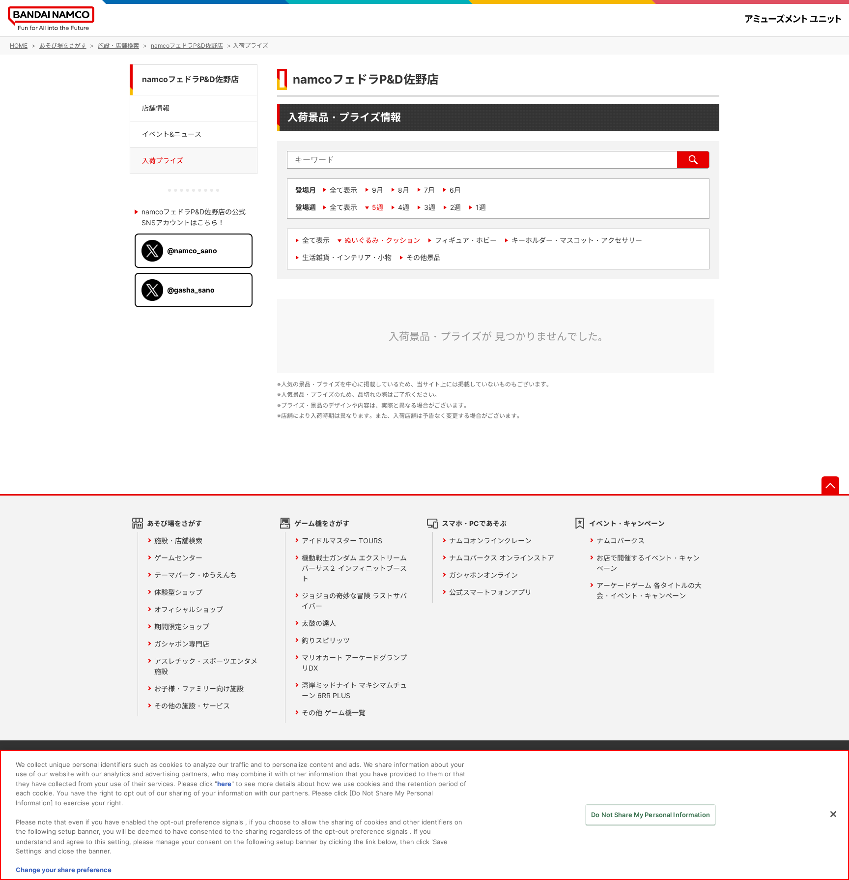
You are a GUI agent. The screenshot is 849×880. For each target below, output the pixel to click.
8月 (403, 190)
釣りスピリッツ (326, 640)
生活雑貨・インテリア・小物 (347, 257)
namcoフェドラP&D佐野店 (190, 79)
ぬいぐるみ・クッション (382, 240)
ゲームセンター (178, 558)
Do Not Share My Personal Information (650, 815)
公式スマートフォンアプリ (490, 592)
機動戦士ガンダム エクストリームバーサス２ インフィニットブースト (354, 568)
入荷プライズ (162, 160)
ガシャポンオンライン (483, 575)
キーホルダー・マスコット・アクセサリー (576, 240)
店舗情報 (156, 107)
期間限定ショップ (181, 626)
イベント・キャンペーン (627, 523)
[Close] (833, 814)
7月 (429, 190)
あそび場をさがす (174, 523)
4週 (403, 207)
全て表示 (343, 190)
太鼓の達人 (319, 623)
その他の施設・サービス (192, 706)
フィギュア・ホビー (466, 240)
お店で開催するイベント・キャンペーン (648, 563)
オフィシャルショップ (188, 609)
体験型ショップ (178, 592)
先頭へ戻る (830, 485)
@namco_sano (192, 250)
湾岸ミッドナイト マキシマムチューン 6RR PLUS (354, 690)
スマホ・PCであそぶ (474, 523)
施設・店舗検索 (178, 540)
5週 (377, 207)
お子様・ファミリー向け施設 (199, 688)
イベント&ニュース (171, 134)
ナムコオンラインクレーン (490, 540)
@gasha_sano (191, 290)
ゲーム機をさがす (321, 523)
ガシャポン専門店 (181, 644)
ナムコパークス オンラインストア (501, 558)
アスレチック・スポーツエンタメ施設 (205, 666)
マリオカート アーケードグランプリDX (354, 662)
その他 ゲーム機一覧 (334, 712)
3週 (429, 207)
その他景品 (423, 257)
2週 (455, 207)
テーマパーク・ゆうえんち (195, 575)
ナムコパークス (620, 540)
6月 (455, 190)
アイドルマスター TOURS (342, 540)
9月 (377, 190)
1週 (481, 207)
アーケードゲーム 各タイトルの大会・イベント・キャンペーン (649, 590)
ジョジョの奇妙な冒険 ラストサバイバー (354, 600)
